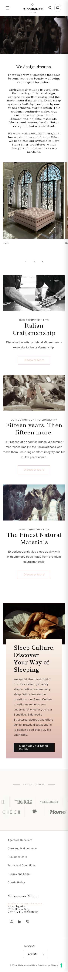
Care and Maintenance (22, 848)
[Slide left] (26, 261)
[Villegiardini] (37, 802)
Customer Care (17, 857)
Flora (6, 242)
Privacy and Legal (19, 874)
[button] (7, 8)
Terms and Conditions (22, 865)
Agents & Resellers (20, 840)
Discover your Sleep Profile (33, 747)
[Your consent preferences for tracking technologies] (61, 965)
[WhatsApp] (34, 919)
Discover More (34, 360)
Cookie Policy (16, 882)
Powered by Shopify (48, 965)
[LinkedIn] (19, 921)
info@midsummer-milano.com (25, 903)
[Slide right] (42, 261)
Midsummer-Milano (28, 965)
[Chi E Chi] (20, 812)
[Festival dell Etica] (43, 812)
